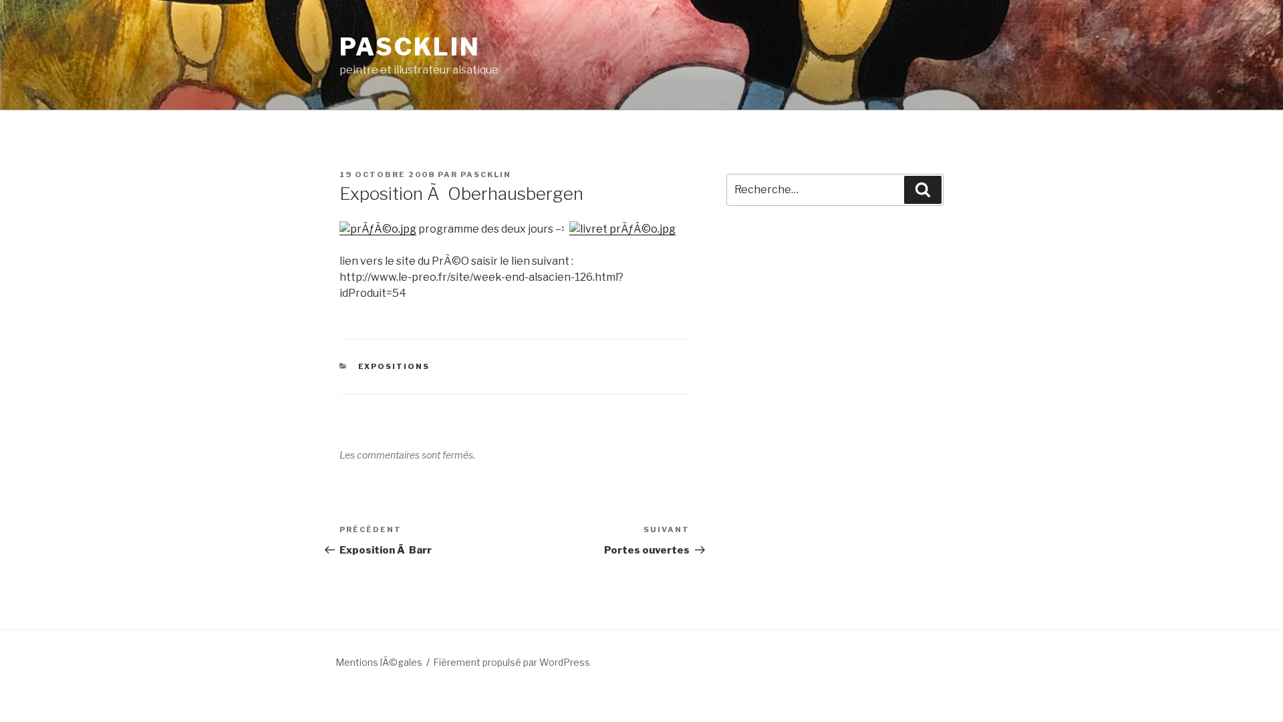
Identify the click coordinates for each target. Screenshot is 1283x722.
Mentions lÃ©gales (378, 662)
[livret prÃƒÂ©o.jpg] (622, 229)
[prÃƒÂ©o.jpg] (377, 229)
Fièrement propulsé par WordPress (511, 662)
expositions (394, 366)
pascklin (485, 174)
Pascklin (409, 47)
